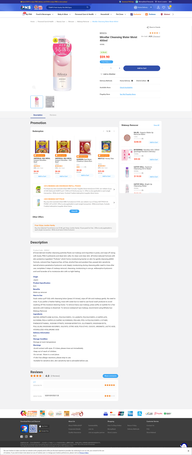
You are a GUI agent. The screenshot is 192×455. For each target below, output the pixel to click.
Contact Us (150, 425)
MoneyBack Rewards (146, 2)
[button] (143, 7)
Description (37, 115)
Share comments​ (110, 376)
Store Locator (162, 2)
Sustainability (93, 425)
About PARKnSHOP (75, 425)
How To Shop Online (114, 425)
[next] (173, 14)
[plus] (119, 68)
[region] (96, 451)
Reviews (53, 115)
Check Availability (126, 87)
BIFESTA (103, 33)
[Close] (188, 450)
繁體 (170, 2)
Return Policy (132, 425)
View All (74, 211)
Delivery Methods (133, 429)
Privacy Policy (84, 453)
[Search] (87, 7)
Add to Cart (141, 68)
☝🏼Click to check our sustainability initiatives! (34, 2)
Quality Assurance (74, 432)
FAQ (148, 429)
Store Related (151, 432)
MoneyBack (112, 429)
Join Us (90, 429)
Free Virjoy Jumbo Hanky (107, 62)
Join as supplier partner (96, 432)
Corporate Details (74, 429)
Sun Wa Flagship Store (128, 94)
